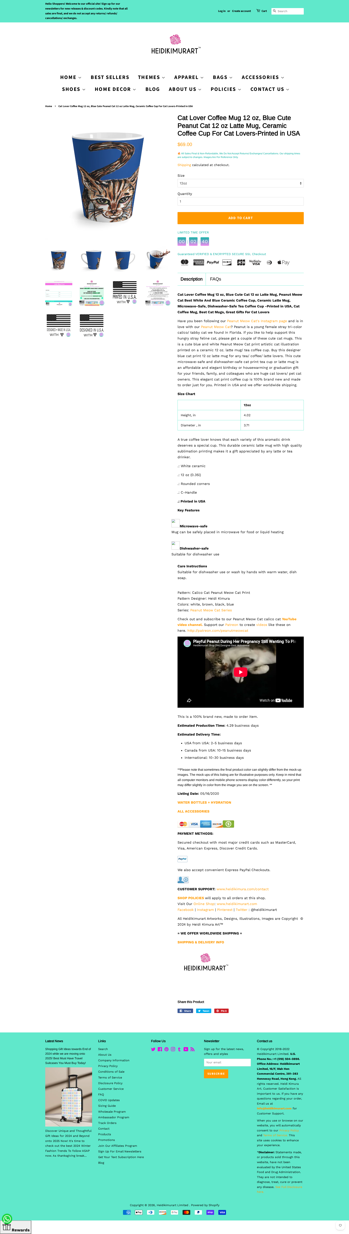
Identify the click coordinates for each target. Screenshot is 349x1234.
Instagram (205, 910)
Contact (103, 1128)
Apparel (187, 77)
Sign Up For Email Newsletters (119, 1151)
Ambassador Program (113, 1117)
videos (261, 625)
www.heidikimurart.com (237, 904)
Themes (150, 77)
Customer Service (111, 1089)
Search (103, 1049)
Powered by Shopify (205, 1205)
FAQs (215, 279)
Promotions (106, 1140)
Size (181, 175)
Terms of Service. (275, 1135)
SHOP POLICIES (191, 898)
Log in (222, 11)
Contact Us (268, 89)
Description (192, 279)
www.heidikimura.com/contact (243, 889)
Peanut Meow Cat (216, 327)
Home (48, 106)
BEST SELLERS (110, 77)
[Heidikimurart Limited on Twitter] (153, 1050)
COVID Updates (109, 1100)
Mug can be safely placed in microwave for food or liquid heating (227, 532)
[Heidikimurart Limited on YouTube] (186, 1050)
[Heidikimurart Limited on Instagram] (173, 1050)
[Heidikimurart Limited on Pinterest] (166, 1050)
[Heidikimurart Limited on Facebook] (160, 1050)
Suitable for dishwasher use (195, 554)
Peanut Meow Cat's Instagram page (257, 321)
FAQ (101, 1094)
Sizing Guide (107, 1106)
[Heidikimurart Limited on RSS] (192, 1050)
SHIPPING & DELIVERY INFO (201, 942)
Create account (241, 11)
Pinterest (224, 910)
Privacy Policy (108, 1066)
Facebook (186, 910)
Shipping (184, 165)
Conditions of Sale (111, 1071)
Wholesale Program (112, 1111)
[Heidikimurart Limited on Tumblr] (179, 1050)
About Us (183, 89)
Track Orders (107, 1123)
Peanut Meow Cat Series (211, 610)
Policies (224, 89)
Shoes (72, 89)
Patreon (231, 625)
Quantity (185, 194)
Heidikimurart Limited (173, 1205)
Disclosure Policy (110, 1083)
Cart (264, 11)
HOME (69, 77)
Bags (221, 77)
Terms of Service (110, 1077)
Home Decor (114, 89)
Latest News (54, 1041)
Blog (152, 89)
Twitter (241, 910)
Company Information (113, 1060)
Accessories (261, 77)
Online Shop (203, 904)
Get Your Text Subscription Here (121, 1157)
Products (104, 1134)
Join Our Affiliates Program (117, 1146)
